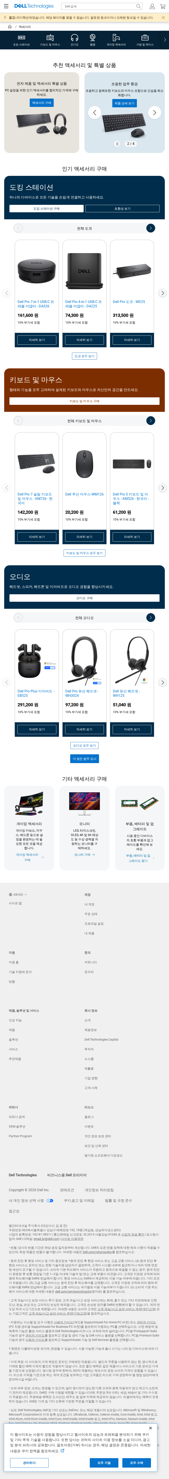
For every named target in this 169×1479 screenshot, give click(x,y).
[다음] (162, 292)
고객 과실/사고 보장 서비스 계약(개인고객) (126, 1309)
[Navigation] (6, 6)
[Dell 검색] (138, 6)
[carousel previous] (94, 112)
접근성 (14, 1211)
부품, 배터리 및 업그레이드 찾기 (138, 858)
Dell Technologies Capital (101, 1039)
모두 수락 (136, 1463)
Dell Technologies (23, 1175)
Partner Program (20, 1136)
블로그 (89, 1117)
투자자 (89, 1049)
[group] (124, 112)
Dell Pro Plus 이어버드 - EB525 (36, 693)
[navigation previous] (18, 228)
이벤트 (89, 1126)
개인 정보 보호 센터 (97, 1136)
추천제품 (15, 1059)
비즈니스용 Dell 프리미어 (67, 1175)
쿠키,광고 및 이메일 (79, 1200)
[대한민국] (10, 27)
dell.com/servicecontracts (73, 1291)
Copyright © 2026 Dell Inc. (29, 1190)
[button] (152, 6)
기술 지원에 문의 (20, 972)
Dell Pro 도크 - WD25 (129, 302)
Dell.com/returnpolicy (97, 1252)
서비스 (13, 1049)
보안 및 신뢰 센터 (96, 1146)
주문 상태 (90, 914)
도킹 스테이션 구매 (46, 208)
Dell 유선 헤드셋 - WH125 (126, 693)
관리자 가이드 (146, 1322)
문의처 (89, 972)
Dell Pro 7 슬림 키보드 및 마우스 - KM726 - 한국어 (35, 498)
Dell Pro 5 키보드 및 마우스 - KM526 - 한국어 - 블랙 (131, 498)
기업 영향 (90, 1078)
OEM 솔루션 (17, 1126)
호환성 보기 (122, 208)
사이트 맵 (15, 903)
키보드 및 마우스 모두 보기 (84, 553)
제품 (12, 1030)
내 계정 (89, 904)
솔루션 (13, 1039)
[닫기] (150, 1428)
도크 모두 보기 (84, 356)
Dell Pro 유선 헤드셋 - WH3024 (82, 693)
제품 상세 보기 (124, 103)
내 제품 (89, 933)
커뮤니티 (90, 962)
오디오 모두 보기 (84, 745)
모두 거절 (104, 1463)
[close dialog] (163, 17)
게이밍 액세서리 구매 (27, 857)
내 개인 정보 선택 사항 (27, 1200)
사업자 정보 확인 (132, 1234)
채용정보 (90, 1030)
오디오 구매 (84, 598)
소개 (87, 1020)
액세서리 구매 (41, 102)
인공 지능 (15, 1020)
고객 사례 (90, 1088)
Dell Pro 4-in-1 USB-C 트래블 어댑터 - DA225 (83, 304)
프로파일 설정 (94, 923)
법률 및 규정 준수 (118, 1200)
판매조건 (67, 1190)
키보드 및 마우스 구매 (84, 401)
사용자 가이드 (63, 1322)
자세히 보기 (37, 340)
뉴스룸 (89, 1059)
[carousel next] (154, 112)
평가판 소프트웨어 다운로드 (103, 1155)
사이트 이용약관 (72, 1239)
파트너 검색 (17, 1117)
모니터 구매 (82, 854)
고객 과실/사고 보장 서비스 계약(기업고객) (58, 1313)
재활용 (89, 1068)
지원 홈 (14, 962)
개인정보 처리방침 (99, 1190)
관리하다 (29, 1463)
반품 (12, 981)
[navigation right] (165, 40)
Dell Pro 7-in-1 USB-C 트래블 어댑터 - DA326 (36, 304)
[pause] (117, 144)
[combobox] (102, 6)
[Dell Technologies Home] (34, 6)
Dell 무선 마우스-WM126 (84, 494)
